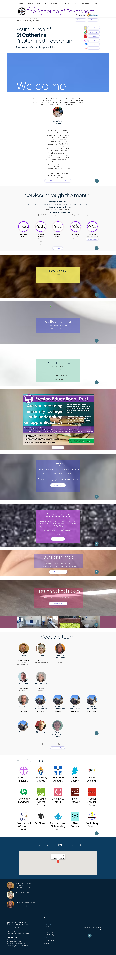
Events (46, 927)
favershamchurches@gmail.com (28, 21)
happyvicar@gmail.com (23, 887)
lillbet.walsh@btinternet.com (41, 662)
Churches (47, 924)
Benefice (47, 921)
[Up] (97, 181)
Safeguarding (49, 940)
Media (46, 938)
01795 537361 (40, 742)
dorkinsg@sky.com (23, 690)
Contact (47, 943)
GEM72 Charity (49, 935)
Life (45, 929)
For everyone (48, 932)
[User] (85, 48)
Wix (100, 929)
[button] (30, 3)
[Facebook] (85, 44)
